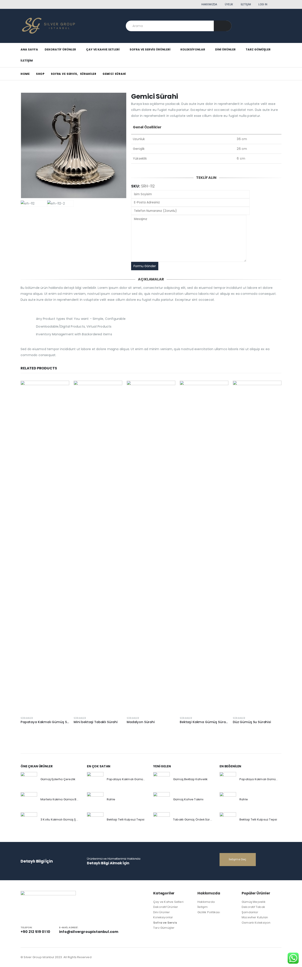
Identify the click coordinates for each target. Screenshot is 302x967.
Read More (62, 388)
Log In (262, 4)
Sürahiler (27, 718)
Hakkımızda (209, 4)
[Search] (223, 26)
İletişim (246, 4)
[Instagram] (278, 5)
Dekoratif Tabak (253, 907)
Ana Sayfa (29, 49)
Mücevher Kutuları (255, 917)
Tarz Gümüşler (258, 49)
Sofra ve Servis (165, 923)
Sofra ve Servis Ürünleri (150, 49)
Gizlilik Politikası (208, 912)
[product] (45, 547)
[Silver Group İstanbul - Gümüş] (48, 26)
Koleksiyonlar (192, 49)
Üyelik (229, 4)
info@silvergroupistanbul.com (89, 931)
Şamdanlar (250, 912)
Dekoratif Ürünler (60, 49)
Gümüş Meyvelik (254, 902)
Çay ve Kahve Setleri (103, 49)
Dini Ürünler (225, 49)
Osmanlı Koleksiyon (256, 923)
